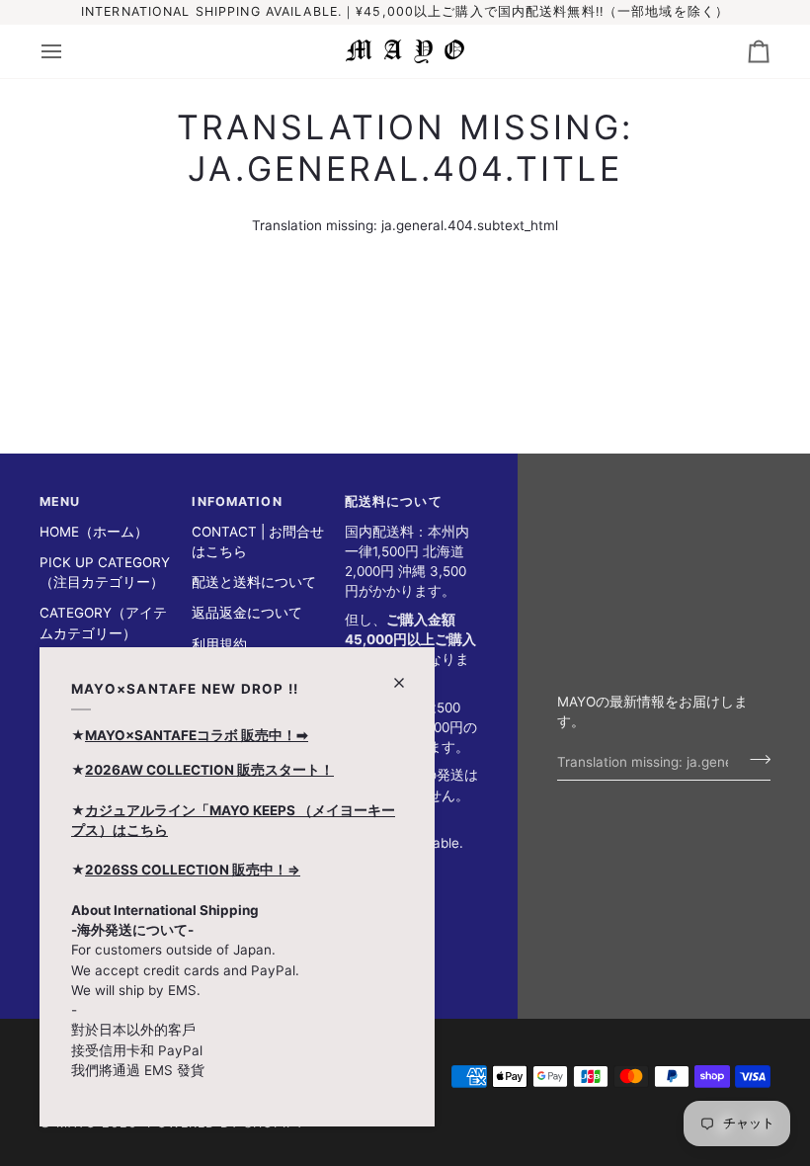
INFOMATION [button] (237, 501)
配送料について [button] (394, 501)
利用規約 (219, 644)
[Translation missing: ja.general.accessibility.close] (407, 674)
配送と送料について (254, 582)
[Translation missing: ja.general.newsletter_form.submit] (754, 759)
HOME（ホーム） (94, 532)
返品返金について (247, 613)
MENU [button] (60, 501)
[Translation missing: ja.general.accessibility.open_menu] (69, 51)
